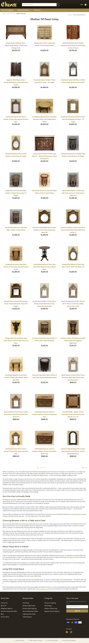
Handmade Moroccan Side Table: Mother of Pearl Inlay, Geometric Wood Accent (16, 267)
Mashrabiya (49, 514)
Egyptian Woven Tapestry (79, 514)
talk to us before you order (43, 589)
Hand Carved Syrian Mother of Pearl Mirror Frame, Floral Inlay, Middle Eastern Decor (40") (73, 304)
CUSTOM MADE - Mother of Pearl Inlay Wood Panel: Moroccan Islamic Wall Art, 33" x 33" (73, 414)
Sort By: (70, 14)
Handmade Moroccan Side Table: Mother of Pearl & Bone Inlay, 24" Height (16, 193)
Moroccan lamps (74, 557)
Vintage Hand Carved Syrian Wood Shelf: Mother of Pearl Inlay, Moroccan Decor (16, 341)
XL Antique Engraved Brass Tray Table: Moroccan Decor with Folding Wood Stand (44, 119)
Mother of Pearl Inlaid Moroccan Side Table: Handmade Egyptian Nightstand (73, 341)
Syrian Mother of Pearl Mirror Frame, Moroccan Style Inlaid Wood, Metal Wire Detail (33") (73, 378)
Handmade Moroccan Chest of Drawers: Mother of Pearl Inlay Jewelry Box (44, 414)
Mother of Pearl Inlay (50, 608)
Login (81, 4)
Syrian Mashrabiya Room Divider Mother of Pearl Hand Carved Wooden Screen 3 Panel (73, 46)
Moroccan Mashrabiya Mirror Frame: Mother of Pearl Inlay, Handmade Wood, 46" (44, 230)
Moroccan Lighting (7, 10)
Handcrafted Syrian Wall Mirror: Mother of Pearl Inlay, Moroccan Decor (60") (16, 119)
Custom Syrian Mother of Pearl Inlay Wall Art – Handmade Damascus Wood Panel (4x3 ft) (44, 156)
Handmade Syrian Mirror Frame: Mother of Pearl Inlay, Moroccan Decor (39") (16, 451)
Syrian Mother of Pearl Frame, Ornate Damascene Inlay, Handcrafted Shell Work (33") (16, 414)
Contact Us (37, 10)
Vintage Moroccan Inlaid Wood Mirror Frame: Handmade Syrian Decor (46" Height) (16, 304)
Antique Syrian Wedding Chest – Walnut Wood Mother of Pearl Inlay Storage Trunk (16, 46)
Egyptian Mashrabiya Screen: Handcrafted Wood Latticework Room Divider (16, 82)
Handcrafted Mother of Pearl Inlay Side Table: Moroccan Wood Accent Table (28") (73, 193)
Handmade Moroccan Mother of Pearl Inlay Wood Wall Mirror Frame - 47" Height (73, 119)
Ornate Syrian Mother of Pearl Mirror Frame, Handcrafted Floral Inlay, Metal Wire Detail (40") (44, 304)
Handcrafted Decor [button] (24, 10)
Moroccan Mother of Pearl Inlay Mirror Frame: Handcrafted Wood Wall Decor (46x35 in (73, 230)
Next (83, 467)
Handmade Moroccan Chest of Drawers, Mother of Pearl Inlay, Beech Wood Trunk (44, 451)
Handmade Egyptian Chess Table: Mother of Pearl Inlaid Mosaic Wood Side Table (16, 378)
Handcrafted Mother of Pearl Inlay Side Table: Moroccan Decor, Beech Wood (44, 267)
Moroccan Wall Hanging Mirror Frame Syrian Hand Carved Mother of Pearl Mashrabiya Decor (73, 451)
